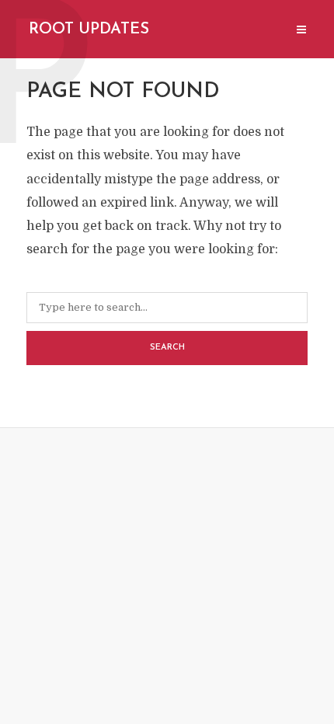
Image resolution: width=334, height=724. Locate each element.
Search (167, 347)
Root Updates (89, 29)
